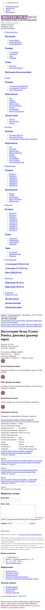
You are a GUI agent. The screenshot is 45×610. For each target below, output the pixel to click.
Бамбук (11, 100)
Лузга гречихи (14, 160)
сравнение (12, 356)
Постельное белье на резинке (18, 72)
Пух (10, 98)
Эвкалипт (12, 102)
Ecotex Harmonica (15, 42)
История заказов (11, 589)
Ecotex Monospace (15, 44)
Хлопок (12, 107)
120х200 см (13, 178)
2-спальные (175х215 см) (16, 268)
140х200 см (13, 180)
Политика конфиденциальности (17, 577)
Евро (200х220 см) (15, 90)
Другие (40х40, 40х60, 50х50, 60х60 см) (23, 139)
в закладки (4, 356)
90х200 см (12, 176)
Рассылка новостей (12, 592)
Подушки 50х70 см (16, 135)
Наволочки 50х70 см (14, 282)
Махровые (13, 244)
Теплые (12, 119)
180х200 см (13, 184)
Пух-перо (12, 149)
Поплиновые (14, 242)
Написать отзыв (27, 358)
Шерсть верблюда (15, 106)
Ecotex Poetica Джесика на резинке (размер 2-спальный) (21, 462)
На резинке (13, 252)
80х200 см (12, 174)
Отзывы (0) (30, 420)
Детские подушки (13, 303)
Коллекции (10, 36)
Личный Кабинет (12, 587)
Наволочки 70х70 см (14, 287)
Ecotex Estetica (14, 40)
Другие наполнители (16, 111)
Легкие (11, 123)
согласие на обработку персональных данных (20, 606)
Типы (7, 248)
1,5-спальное (13, 52)
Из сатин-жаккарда (16, 68)
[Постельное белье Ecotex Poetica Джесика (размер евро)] (21, 320)
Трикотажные (14, 240)
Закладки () (10, 591)
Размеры (9, 48)
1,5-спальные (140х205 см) (18, 86)
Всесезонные (14, 121)
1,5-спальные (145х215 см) (17, 264)
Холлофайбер (14, 109)
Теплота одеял (11, 115)
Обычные (12, 256)
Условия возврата (12, 575)
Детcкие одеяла (12, 299)
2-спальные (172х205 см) (18, 88)
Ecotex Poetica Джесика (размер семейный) (16, 453)
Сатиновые (13, 238)
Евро (11, 56)
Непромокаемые (15, 254)
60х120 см (12, 213)
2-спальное (13, 54)
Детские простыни (13, 307)
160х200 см (13, 182)
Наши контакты (11, 571)
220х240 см (13, 230)
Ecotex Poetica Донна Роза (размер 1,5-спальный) (18, 481)
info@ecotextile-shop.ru (13, 563)
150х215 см (13, 223)
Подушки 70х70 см (16, 137)
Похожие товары (19, 420)
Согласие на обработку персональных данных (22, 579)
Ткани (8, 62)
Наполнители (11, 94)
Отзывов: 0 (15, 358)
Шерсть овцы (14, 104)
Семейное (12, 58)
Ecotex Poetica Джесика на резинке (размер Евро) (18, 472)
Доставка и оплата (12, 573)
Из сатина (12, 66)
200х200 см (13, 185)
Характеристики (7, 420)
